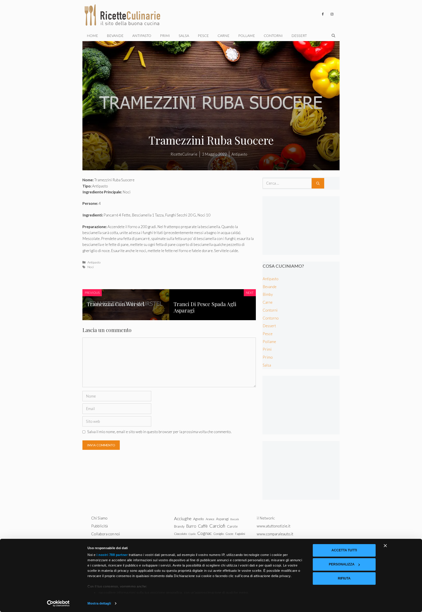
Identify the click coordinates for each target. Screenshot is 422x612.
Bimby (268, 294)
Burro (191, 525)
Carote (232, 526)
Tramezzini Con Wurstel (115, 303)
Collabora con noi (105, 534)
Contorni (273, 35)
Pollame (246, 35)
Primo (268, 357)
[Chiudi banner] (385, 545)
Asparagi (222, 519)
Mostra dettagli (99, 603)
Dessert (299, 35)
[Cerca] (318, 183)
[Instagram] (332, 14)
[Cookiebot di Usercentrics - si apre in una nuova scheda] (58, 603)
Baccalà (234, 519)
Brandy (179, 526)
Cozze (229, 534)
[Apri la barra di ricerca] (333, 35)
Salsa (184, 35)
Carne (223, 35)
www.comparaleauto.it (275, 534)
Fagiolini (240, 534)
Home (92, 35)
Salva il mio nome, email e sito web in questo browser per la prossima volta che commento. (159, 431)
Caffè (203, 525)
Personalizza (342, 564)
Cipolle (192, 533)
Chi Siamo (99, 518)
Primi (165, 35)
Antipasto (141, 35)
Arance (210, 519)
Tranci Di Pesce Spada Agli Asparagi (205, 307)
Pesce (203, 35)
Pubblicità (99, 526)
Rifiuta (344, 578)
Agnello (198, 519)
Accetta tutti (344, 550)
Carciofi (217, 526)
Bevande (115, 35)
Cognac (204, 533)
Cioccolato (180, 534)
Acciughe (182, 518)
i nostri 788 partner (112, 555)
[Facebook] (322, 14)
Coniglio (218, 534)
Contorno (271, 318)
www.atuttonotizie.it (273, 526)
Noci (90, 267)
